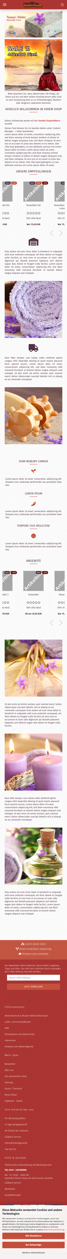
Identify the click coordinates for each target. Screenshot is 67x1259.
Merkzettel (10, 1189)
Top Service (10, 1149)
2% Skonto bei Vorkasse (16, 1130)
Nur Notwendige (33, 1245)
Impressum (10, 1040)
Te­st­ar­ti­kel (33, 594)
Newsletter (10, 1064)
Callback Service (13, 1137)
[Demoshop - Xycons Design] (33, 4)
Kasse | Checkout (13, 1088)
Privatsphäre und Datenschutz (20, 1034)
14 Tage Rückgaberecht (16, 1124)
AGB (7, 1028)
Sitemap (9, 1082)
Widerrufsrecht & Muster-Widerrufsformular (26, 1015)
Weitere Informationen (33, 1252)
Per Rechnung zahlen (15, 1118)
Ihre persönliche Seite (16, 1076)
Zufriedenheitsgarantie (16, 1143)
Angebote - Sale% (13, 1101)
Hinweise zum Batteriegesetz (19, 1046)
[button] (50, 233)
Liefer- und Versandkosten (18, 1022)
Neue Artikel (11, 1095)
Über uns (9, 1070)
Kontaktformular (13, 1195)
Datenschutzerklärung (54, 1229)
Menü (4, 4)
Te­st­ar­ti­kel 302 (33, 205)
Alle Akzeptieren (33, 1236)
